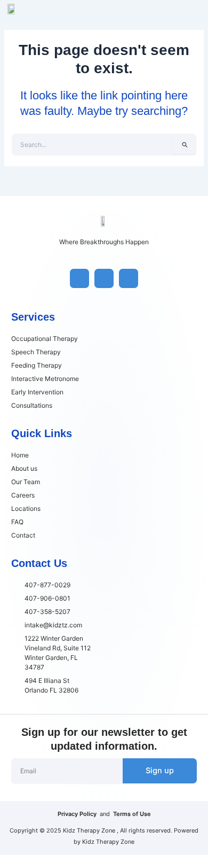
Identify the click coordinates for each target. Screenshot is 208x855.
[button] (197, 7)
